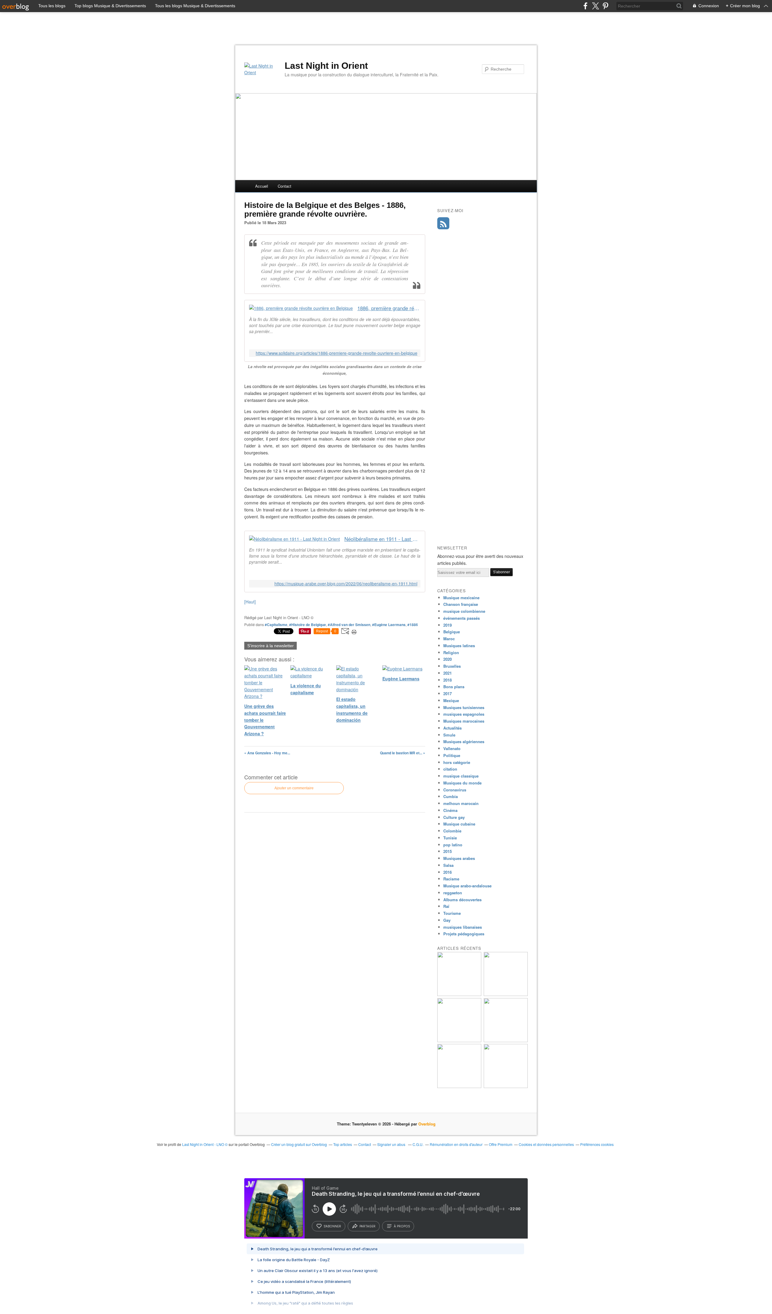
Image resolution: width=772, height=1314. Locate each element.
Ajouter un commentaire (294, 788)
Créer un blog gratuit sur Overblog (299, 1144)
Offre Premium (500, 1144)
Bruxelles (452, 666)
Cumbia (450, 796)
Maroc (449, 638)
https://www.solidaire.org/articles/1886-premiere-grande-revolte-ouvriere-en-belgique (336, 353)
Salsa (448, 865)
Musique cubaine (459, 824)
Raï (446, 906)
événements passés (461, 618)
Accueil (261, 186)
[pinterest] (605, 5)
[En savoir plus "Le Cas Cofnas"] (459, 994)
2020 (447, 659)
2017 (447, 693)
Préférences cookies (597, 1144)
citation (450, 769)
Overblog (426, 1124)
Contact (284, 186)
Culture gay (454, 817)
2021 (447, 673)
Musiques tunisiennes (463, 707)
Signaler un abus (391, 1144)
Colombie (452, 831)
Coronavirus (454, 790)
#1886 (412, 624)
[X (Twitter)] (595, 5)
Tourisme (452, 913)
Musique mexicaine (461, 597)
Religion (451, 652)
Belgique (451, 632)
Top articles (342, 1144)
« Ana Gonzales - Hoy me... (267, 753)
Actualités (452, 728)
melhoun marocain (461, 803)
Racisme (451, 879)
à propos (402, 1226)
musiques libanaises (462, 927)
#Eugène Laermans (389, 624)
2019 (447, 625)
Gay (447, 920)
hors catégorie (456, 762)
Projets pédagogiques (463, 934)
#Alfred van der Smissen (349, 624)
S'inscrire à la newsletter (270, 645)
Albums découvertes (462, 899)
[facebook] (585, 5)
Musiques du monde (462, 783)
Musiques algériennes (463, 741)
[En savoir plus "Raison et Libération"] (506, 1086)
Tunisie (450, 838)
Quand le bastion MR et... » (402, 753)
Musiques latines (459, 645)
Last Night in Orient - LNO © (205, 1144)
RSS (443, 223)
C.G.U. (418, 1144)
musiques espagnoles (463, 714)
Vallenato (451, 748)
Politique (451, 755)
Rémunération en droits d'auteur (456, 1144)
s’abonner (332, 1226)
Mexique (451, 700)
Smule (449, 735)
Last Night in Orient (326, 66)
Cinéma (450, 810)
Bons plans (453, 686)
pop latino (452, 845)
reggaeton (452, 893)
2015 (447, 851)
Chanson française (460, 604)
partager (367, 1226)
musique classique (461, 776)
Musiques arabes (459, 858)
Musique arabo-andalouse (467, 886)
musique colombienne (464, 611)
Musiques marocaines (463, 721)
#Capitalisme (276, 624)
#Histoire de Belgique (307, 624)
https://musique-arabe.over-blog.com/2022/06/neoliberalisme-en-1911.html (345, 583)
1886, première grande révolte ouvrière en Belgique (388, 308)
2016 (447, 872)
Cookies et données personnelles (546, 1144)
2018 (447, 680)
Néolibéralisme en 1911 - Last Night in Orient (382, 539)
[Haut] (250, 602)
